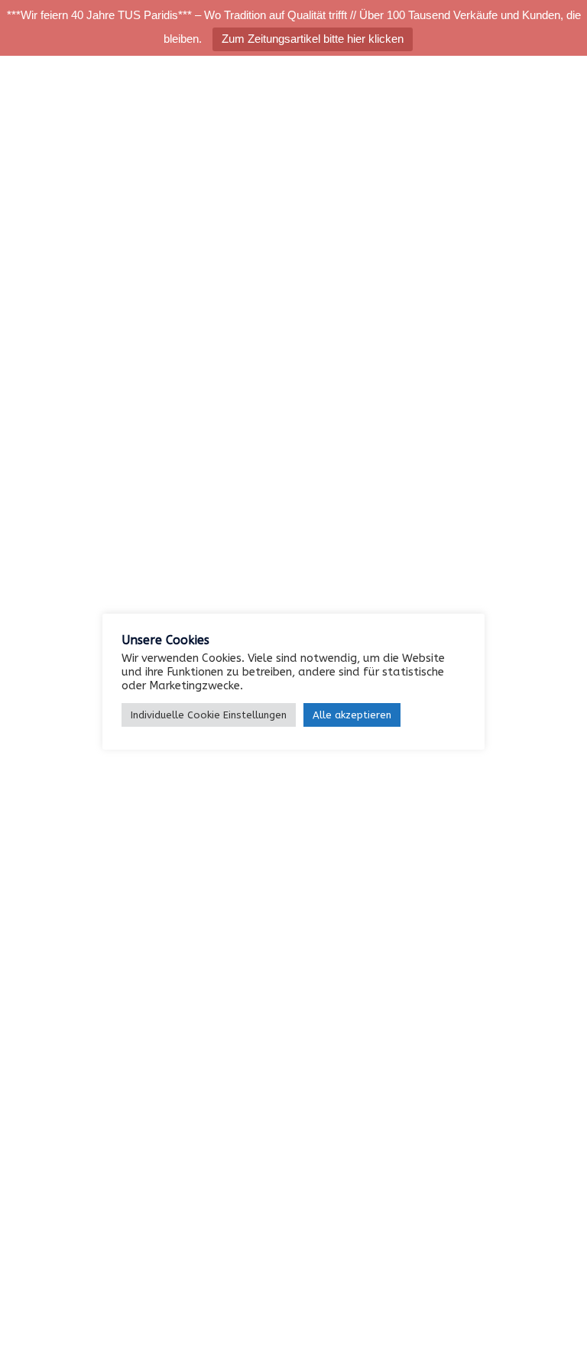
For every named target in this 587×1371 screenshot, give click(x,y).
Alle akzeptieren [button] (352, 715)
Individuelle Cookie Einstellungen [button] (209, 715)
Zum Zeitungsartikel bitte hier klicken (313, 38)
